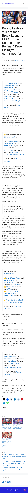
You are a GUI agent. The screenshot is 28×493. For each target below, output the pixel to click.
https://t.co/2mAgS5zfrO (14, 300)
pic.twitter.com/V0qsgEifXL (13, 101)
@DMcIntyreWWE (12, 291)
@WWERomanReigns (11, 85)
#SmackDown (9, 274)
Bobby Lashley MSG (10, 454)
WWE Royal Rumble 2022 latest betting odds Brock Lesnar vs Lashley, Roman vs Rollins (6, 427)
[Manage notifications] (24, 490)
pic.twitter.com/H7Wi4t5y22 (13, 367)
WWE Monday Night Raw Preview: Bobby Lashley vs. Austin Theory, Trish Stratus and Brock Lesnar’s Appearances (7, 442)
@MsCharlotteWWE (10, 357)
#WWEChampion (10, 146)
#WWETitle (7, 96)
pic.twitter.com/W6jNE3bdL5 (14, 154)
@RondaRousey (9, 359)
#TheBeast (14, 92)
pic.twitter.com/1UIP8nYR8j (13, 302)
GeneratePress (14, 490)
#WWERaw (14, 152)
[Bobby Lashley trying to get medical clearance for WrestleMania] (18, 421)
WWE (5, 452)
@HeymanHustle (10, 90)
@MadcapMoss (9, 293)
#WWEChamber (9, 295)
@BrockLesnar (14, 83)
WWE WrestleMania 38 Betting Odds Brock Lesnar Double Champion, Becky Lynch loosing (13, 463)
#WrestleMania (9, 88)
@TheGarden (8, 98)
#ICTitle (9, 289)
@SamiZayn (10, 287)
